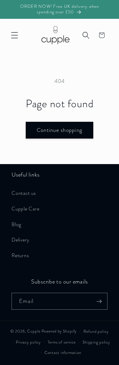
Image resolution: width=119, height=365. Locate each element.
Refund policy (95, 331)
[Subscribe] (99, 301)
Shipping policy (96, 342)
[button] (15, 35)
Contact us (24, 193)
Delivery (20, 240)
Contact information (63, 352)
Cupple (33, 331)
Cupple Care (25, 209)
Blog (16, 224)
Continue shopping (59, 130)
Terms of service (62, 342)
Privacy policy (28, 342)
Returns (20, 255)
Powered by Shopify (59, 331)
